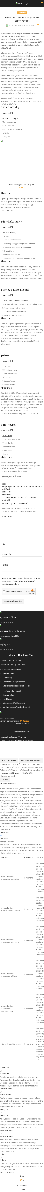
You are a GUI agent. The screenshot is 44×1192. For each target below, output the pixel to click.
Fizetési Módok (8, 673)
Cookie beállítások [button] (10, 773)
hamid (11, 25)
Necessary (4, 838)
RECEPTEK (22, 13)
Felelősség (7, 678)
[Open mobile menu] (3, 3)
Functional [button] (4, 1068)
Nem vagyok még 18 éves (31, 760)
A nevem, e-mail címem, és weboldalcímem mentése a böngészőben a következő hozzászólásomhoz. (21, 581)
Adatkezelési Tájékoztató (13, 681)
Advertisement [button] (6, 1130)
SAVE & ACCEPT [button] (7, 1172)
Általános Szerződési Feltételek (16, 686)
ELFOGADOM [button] (27, 773)
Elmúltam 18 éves (9, 760)
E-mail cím (7, 554)
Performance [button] (6, 1088)
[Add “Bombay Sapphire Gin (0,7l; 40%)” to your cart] (40, 143)
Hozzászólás (8, 516)
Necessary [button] (4, 832)
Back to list (6, 492)
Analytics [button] (4, 1109)
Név (4, 544)
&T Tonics (24, 721)
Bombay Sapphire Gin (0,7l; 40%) (22, 185)
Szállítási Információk (11, 669)
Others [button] (3, 1154)
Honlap (5, 565)
